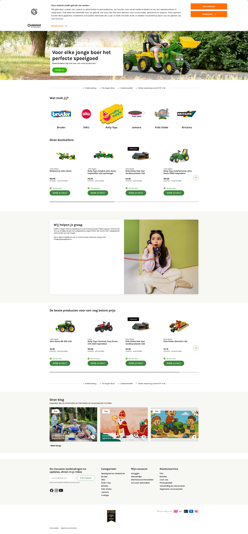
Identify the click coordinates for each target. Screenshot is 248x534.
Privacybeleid (166, 483)
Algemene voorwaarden (171, 489)
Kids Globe (106, 489)
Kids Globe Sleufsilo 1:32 (175, 341)
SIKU (103, 479)
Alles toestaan (209, 6)
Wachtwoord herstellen (142, 479)
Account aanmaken (140, 483)
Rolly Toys (106, 483)
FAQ (161, 473)
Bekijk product (60, 192)
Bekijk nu (59, 70)
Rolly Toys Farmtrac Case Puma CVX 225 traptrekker (103, 342)
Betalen (163, 476)
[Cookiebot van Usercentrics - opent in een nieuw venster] (34, 26)
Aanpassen (207, 14)
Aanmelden (86, 477)
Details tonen (57, 26)
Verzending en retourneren (172, 486)
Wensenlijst (136, 476)
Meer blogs (56, 445)
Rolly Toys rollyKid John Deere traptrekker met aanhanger (102, 172)
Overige (105, 495)
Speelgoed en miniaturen (113, 473)
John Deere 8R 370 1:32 (61, 341)
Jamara (105, 492)
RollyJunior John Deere (60, 171)
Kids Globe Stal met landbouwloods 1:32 (135, 172)
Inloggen (135, 473)
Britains (104, 486)
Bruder (104, 476)
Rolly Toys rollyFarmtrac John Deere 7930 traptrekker (178, 172)
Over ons (164, 479)
